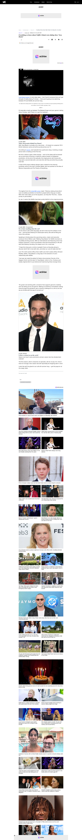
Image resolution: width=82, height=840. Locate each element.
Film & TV (32, 30)
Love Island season (24, 97)
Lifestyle (43, 2)
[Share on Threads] (62, 39)
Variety (28, 150)
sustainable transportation (25, 382)
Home (20, 30)
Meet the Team (49, 2)
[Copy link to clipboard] (48, 39)
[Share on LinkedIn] (52, 39)
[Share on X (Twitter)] (55, 39)
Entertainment (36, 2)
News (31, 2)
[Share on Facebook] (59, 39)
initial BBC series (36, 191)
